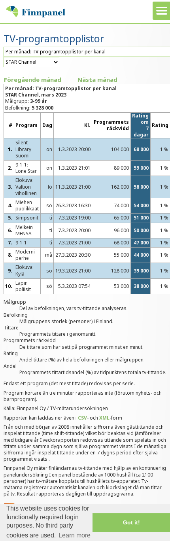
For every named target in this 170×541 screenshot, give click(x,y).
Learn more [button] (75, 535)
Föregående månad (32, 79)
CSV (82, 417)
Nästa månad (97, 79)
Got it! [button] (131, 522)
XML (104, 417)
